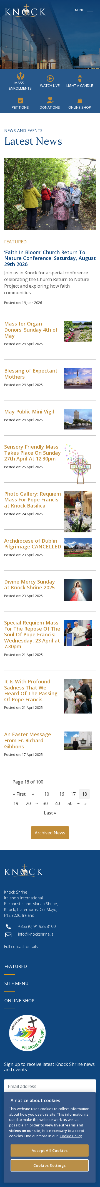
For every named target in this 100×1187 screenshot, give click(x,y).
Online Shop (79, 107)
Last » (50, 813)
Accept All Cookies (50, 1150)
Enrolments (20, 85)
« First (19, 794)
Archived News (50, 833)
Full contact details (21, 946)
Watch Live (50, 85)
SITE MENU (16, 983)
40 (57, 803)
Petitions (20, 107)
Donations (50, 107)
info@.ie (36, 934)
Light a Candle (79, 85)
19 (15, 803)
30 (45, 803)
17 (73, 794)
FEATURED (15, 966)
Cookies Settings (49, 1165)
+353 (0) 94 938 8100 (37, 926)
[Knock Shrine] (25, 10)
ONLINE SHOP (19, 1001)
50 (70, 803)
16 (61, 794)
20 (28, 803)
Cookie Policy (71, 1135)
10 (46, 794)
